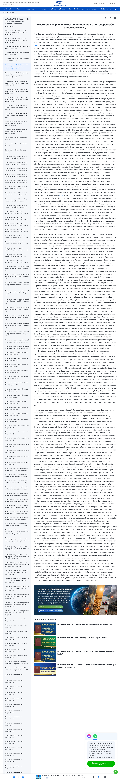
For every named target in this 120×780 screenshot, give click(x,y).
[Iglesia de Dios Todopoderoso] (60, 3)
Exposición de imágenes (77, 9)
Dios (61, 195)
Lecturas (34, 9)
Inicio (5, 9)
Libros (11, 9)
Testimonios (62, 9)
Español (113, 3)
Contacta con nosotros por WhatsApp (101, 764)
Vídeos (19, 9)
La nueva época (92, 9)
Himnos (27, 9)
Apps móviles (100, 3)
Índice (37, 18)
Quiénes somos (106, 9)
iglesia (36, 45)
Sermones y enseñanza (48, 9)
